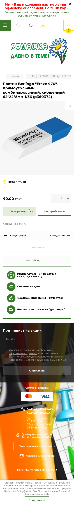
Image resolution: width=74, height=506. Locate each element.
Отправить (37, 370)
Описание (37, 247)
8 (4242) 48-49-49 (40, 409)
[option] (37, 138)
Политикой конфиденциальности (29, 356)
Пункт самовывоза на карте (37, 446)
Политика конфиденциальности (37, 469)
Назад (37, 260)
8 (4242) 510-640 (39, 413)
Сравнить (69, 105)
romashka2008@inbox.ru (40, 455)
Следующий (57, 235)
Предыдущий (17, 235)
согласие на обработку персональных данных (31, 351)
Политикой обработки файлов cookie (47, 492)
